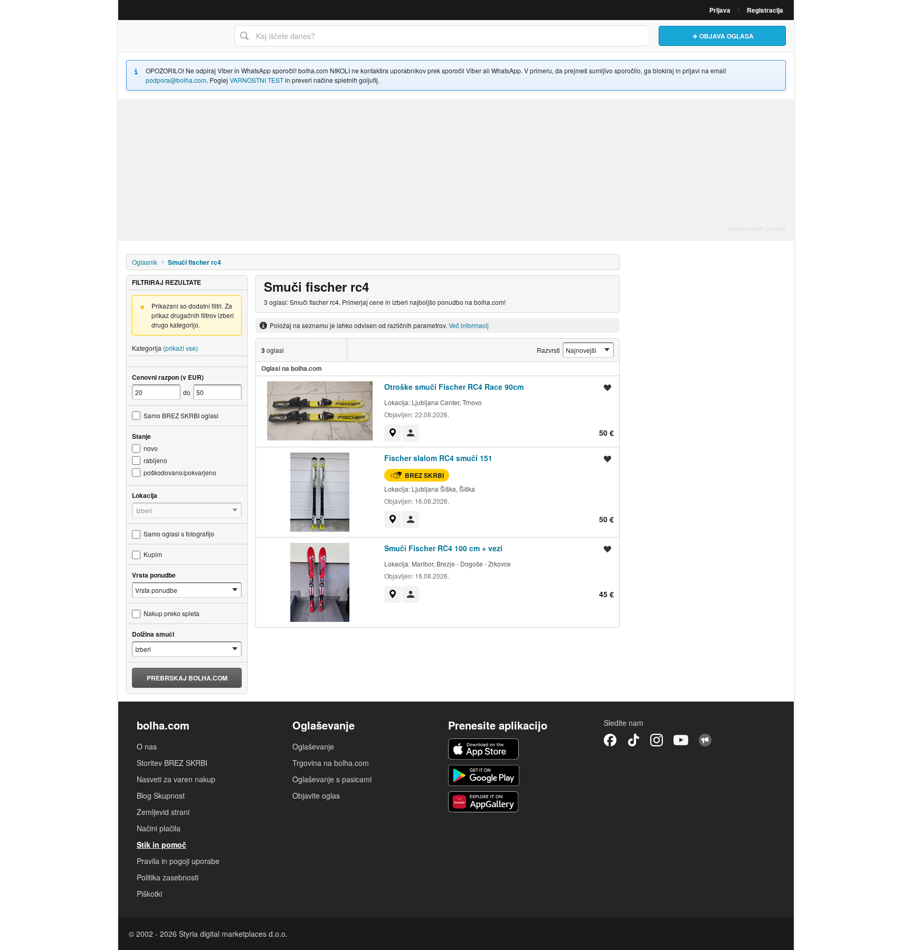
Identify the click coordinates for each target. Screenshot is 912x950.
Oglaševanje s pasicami (332, 779)
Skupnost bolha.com (705, 740)
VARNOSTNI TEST (256, 79)
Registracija (765, 10)
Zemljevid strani (163, 812)
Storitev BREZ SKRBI (172, 762)
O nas (147, 746)
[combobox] (441, 35)
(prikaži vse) (180, 347)
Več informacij (469, 325)
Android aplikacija (483, 775)
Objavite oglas (316, 795)
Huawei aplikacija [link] (483, 801)
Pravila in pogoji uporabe (178, 861)
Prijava (719, 10)
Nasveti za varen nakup (176, 779)
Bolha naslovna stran (174, 36)
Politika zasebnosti (167, 877)
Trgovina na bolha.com (330, 762)
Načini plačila (158, 828)
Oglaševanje (313, 746)
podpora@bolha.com (176, 79)
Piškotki (149, 893)
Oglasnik (144, 261)
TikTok (633, 740)
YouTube (680, 740)
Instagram (656, 740)
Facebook (610, 740)
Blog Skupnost (161, 795)
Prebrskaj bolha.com (187, 678)
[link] (392, 433)
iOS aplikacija (483, 749)
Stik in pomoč (161, 844)
